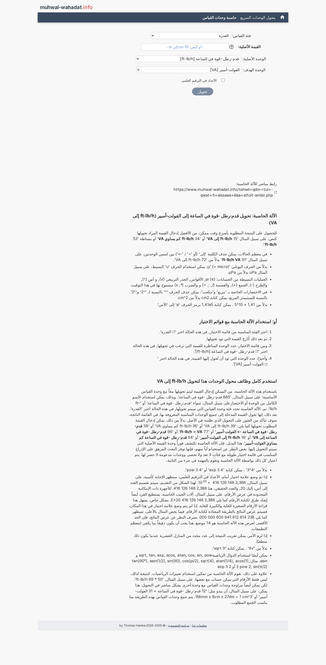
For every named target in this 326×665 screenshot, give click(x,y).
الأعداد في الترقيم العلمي (199, 80)
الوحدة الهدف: (253, 69)
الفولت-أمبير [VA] (248, 364)
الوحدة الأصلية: (253, 58)
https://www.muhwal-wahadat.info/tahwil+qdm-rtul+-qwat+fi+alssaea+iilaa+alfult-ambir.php (223, 192)
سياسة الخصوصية (178, 625)
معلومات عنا (199, 625)
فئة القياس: (241, 35)
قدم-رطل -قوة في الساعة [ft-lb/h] (224, 351)
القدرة (166, 331)
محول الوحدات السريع (258, 17)
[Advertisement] (202, 135)
